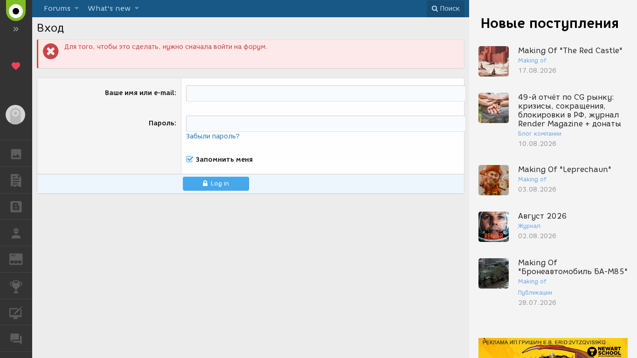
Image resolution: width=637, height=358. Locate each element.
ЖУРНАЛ (21, 258)
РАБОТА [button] (16, 233)
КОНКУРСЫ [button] (16, 286)
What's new (109, 8)
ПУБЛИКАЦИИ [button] (16, 180)
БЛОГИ (16, 206)
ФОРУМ (16, 338)
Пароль (161, 123)
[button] (76, 8)
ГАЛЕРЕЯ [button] (16, 153)
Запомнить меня (224, 160)
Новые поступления (550, 23)
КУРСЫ (16, 312)
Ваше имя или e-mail (139, 93)
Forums (57, 8)
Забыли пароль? (213, 136)
